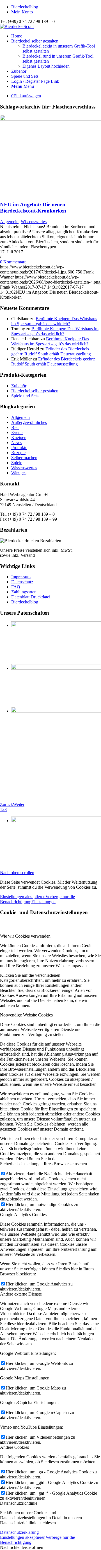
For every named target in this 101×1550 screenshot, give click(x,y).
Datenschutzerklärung (19, 1532)
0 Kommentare (13, 261)
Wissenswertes (34, 221)
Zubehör (18, 385)
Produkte (19, 447)
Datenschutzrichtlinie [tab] (18, 1503)
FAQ (15, 586)
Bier (15, 427)
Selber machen (24, 457)
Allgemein (9, 221)
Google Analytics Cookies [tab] (23, 1214)
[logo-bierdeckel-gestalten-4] (17, 26)
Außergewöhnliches (29, 422)
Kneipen (18, 437)
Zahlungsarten (23, 591)
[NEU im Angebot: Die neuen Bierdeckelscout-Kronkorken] (50, 119)
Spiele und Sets (24, 395)
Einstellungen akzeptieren (22, 896)
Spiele (16, 462)
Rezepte (18, 452)
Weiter (18, 804)
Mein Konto (22, 12)
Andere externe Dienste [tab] (21, 1294)
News (16, 442)
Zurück (6, 804)
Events (17, 432)
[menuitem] (56, 7)
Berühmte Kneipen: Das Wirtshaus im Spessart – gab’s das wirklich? (54, 321)
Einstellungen (43, 901)
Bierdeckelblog (24, 6)
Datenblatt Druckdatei (30, 596)
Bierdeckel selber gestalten (34, 390)
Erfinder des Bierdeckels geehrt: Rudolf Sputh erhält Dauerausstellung (51, 351)
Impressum (21, 576)
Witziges (18, 472)
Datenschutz (22, 581)
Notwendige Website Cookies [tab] (26, 1015)
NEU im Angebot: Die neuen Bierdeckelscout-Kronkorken (33, 208)
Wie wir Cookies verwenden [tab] (25, 936)
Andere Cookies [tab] (14, 1447)
